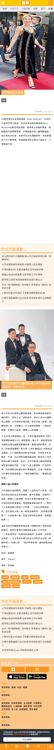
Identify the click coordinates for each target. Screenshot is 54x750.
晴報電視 (14, 9)
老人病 (14, 709)
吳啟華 (38, 581)
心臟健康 (18, 706)
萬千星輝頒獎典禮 (11, 581)
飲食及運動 (16, 703)
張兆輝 (7, 586)
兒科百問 (37, 706)
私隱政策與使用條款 (20, 734)
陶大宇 (27, 581)
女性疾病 (5, 709)
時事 (35, 9)
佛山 (25, 577)
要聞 (13, 687)
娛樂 (4, 100)
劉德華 (35, 577)
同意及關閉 (27, 739)
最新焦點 (5, 687)
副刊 (43, 9)
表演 (6, 577)
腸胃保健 (27, 706)
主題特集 (26, 9)
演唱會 (15, 577)
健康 (5, 9)
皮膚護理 (23, 709)
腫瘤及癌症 (6, 706)
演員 (16, 586)
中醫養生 (37, 703)
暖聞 (25, 687)
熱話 (19, 687)
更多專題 (33, 709)
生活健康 (27, 703)
